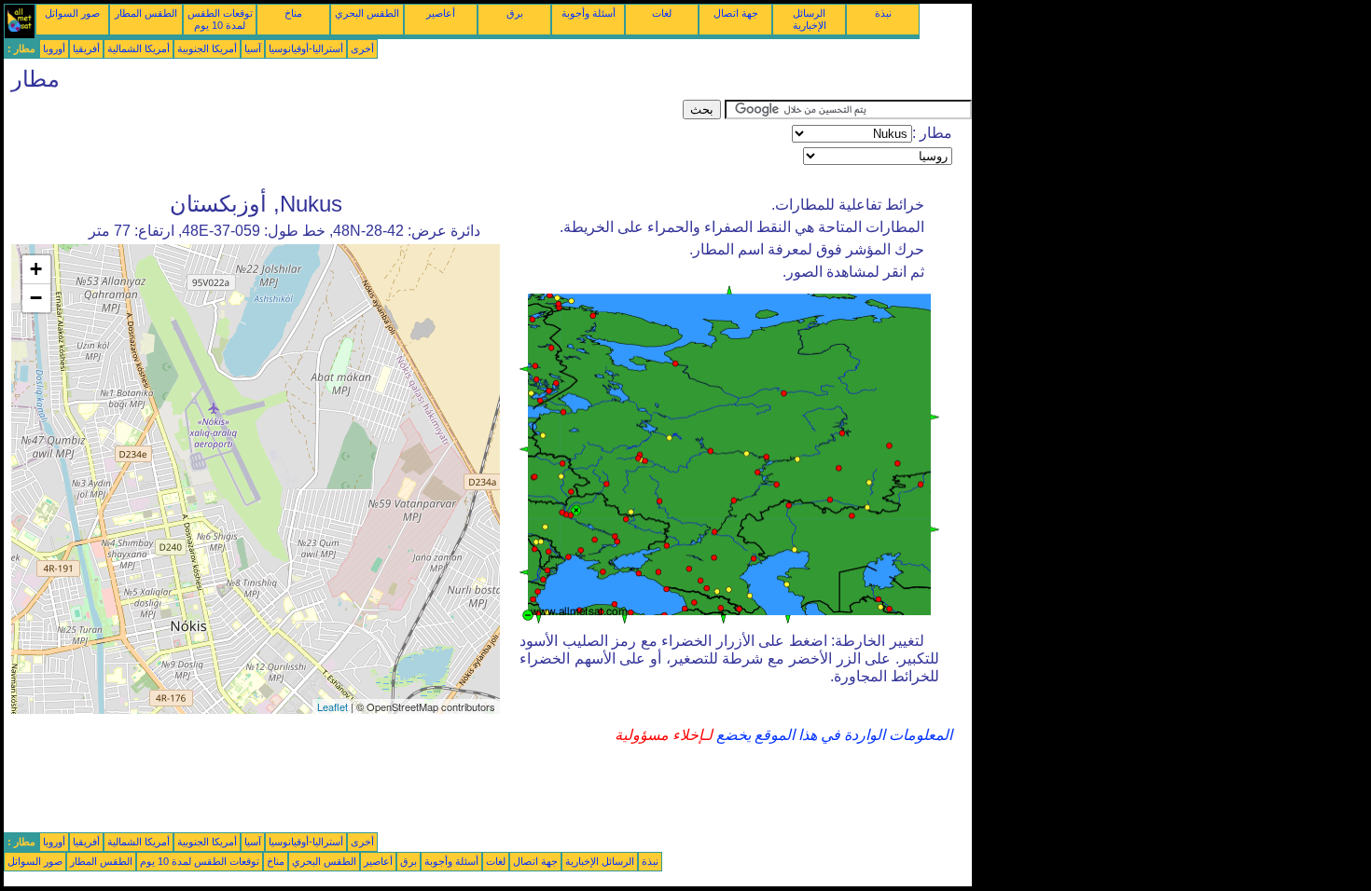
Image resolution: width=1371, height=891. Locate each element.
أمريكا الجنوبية (207, 48)
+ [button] (36, 269)
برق (514, 13)
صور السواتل (72, 13)
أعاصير (440, 13)
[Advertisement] (343, 142)
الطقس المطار (146, 13)
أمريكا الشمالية (138, 48)
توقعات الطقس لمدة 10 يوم (220, 19)
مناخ (293, 13)
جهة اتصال (735, 13)
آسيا (252, 48)
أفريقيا (86, 48)
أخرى (362, 48)
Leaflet (332, 706)
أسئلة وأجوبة (588, 13)
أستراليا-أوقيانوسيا (306, 48)
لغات (662, 13)
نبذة (883, 13)
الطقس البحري (367, 13)
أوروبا (54, 48)
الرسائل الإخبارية (809, 19)
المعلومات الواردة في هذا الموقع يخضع (832, 735)
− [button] (36, 297)
